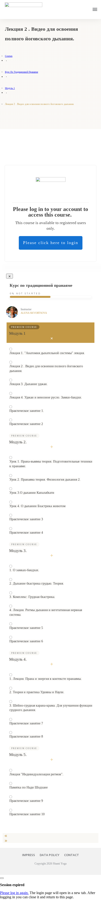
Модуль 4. (18, 659)
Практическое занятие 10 (27, 814)
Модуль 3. (18, 550)
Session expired (12, 885)
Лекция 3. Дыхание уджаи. (28, 384)
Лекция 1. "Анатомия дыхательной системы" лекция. (47, 353)
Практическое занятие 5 (26, 628)
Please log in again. (14, 893)
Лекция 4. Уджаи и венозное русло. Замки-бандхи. (45, 397)
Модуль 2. (18, 442)
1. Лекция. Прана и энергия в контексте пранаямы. (45, 679)
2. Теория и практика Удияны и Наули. (36, 692)
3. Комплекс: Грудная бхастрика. (32, 597)
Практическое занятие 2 (26, 424)
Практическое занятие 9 (26, 801)
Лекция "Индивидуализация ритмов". (36, 774)
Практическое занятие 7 (26, 723)
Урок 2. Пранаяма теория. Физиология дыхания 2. (45, 479)
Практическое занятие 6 (26, 641)
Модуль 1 (17, 333)
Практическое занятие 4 (26, 532)
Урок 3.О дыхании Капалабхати (31, 492)
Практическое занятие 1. (26, 411)
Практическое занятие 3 (26, 519)
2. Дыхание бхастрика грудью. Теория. (36, 583)
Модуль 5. (18, 754)
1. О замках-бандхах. (24, 570)
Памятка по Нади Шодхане (28, 787)
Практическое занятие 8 (26, 736)
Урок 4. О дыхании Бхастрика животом (37, 506)
